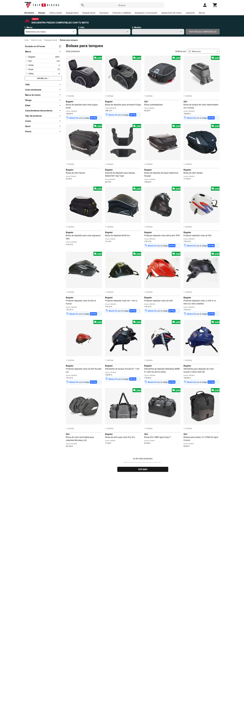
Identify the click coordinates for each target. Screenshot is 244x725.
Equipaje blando (88, 12)
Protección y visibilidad (122, 12)
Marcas (202, 12)
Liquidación (190, 12)
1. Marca (28, 27)
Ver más (142, 469)
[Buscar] (82, 5)
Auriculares (104, 12)
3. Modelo (136, 27)
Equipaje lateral (72, 12)
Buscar (122, 5)
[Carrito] (215, 5)
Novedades (29, 12)
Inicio (26, 40)
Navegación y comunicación (146, 12)
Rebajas (41, 12)
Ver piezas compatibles (202, 31)
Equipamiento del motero (171, 12)
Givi (146, 101)
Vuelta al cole (36, 40)
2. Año (81, 27)
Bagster (69, 101)
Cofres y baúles (55, 12)
